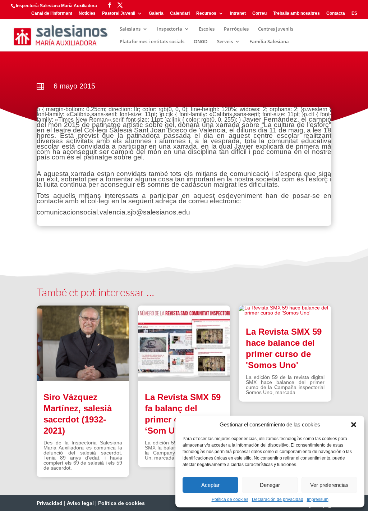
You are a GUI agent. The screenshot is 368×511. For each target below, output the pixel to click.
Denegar (270, 485)
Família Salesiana (269, 42)
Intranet (238, 13)
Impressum (317, 499)
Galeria (156, 13)
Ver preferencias (329, 485)
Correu (259, 13)
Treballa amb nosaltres (296, 13)
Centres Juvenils (275, 29)
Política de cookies (230, 499)
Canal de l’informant (51, 13)
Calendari (180, 13)
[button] (353, 424)
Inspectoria (169, 29)
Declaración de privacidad (277, 499)
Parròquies (236, 29)
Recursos (206, 13)
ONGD (201, 42)
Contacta (335, 13)
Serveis (225, 42)
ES (354, 13)
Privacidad (50, 503)
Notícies (87, 13)
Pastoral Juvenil (118, 13)
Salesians (130, 29)
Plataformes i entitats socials (152, 42)
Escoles (207, 29)
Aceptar (210, 485)
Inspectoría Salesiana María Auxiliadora (56, 5)
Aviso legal (80, 503)
